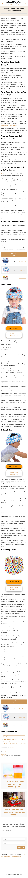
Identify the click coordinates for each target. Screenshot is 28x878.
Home (2, 755)
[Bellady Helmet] (5, 272)
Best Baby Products (4, 754)
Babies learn (4, 173)
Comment (21, 847)
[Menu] (2, 3)
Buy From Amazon (14, 328)
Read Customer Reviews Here (14, 334)
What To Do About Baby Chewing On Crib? (14, 744)
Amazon (11, 747)
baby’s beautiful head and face (9, 125)
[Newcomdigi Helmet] (5, 280)
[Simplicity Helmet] (5, 265)
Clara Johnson (5, 751)
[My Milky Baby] (14, 3)
